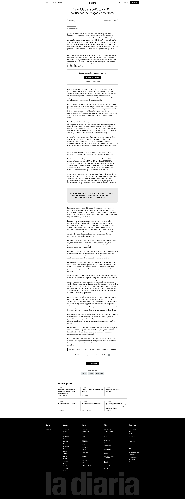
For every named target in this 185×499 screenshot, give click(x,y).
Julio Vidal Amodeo (86, 410)
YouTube (131, 434)
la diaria (84, 445)
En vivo (106, 436)
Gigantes (85, 452)
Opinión (54, 2)
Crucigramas (107, 445)
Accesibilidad (133, 457)
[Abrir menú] (47, 2)
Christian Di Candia (62, 395)
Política (84, 373)
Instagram (132, 439)
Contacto (131, 462)
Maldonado (85, 431)
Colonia (84, 429)
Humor (106, 443)
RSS (130, 431)
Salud (65, 466)
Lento (84, 449)
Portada (48, 429)
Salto (83, 436)
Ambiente (66, 429)
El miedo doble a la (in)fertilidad (67, 403)
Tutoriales (131, 454)
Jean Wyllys (85, 395)
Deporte (65, 441)
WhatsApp (132, 436)
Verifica (65, 471)
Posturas (60, 2)
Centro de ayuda (134, 452)
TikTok (131, 444)
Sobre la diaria (108, 466)
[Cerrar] (115, 73)
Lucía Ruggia (61, 410)
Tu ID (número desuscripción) (109, 456)
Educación (66, 446)
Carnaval (66, 431)
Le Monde (85, 447)
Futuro (65, 451)
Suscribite (134, 2)
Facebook (132, 441)
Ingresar (125, 2)
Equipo (106, 468)
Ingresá (99, 81)
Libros (65, 456)
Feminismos (66, 449)
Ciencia (65, 434)
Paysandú (85, 434)
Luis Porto (108, 410)
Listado (106, 453)
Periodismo (85, 460)
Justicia (65, 453)
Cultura (65, 439)
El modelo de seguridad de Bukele (92, 403)
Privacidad (132, 459)
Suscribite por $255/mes (92, 77)
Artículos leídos (86, 465)
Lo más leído (107, 429)
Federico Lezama (71, 26)
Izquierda (91, 373)
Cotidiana (66, 436)
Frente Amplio (99, 373)
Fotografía (107, 440)
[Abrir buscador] (120, 2)
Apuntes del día (108, 431)
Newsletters (132, 429)
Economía (66, 444)
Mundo (65, 458)
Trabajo (65, 468)
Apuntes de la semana (110, 434)
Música (84, 463)
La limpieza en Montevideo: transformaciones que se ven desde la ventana (66, 391)
